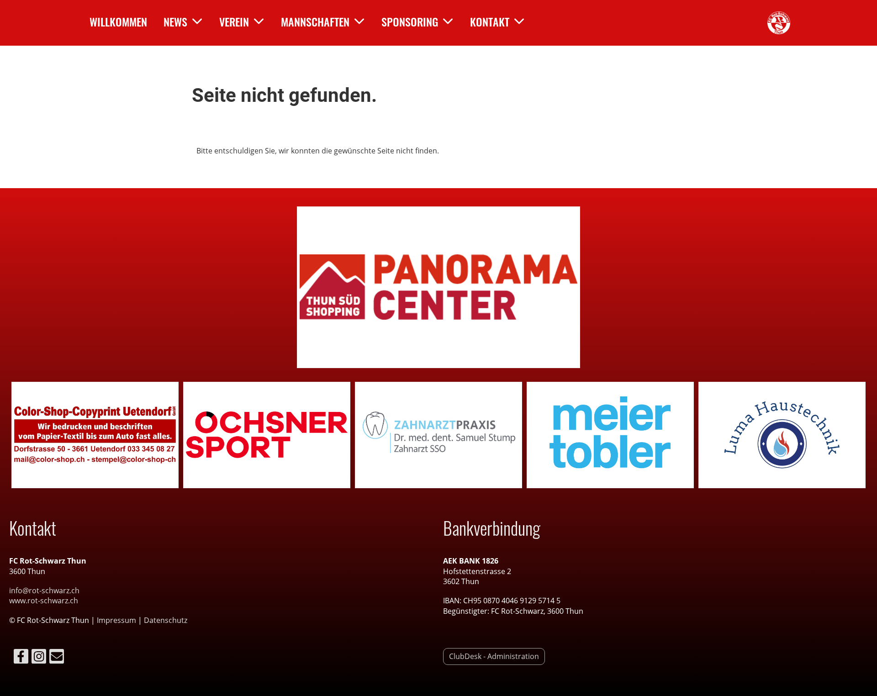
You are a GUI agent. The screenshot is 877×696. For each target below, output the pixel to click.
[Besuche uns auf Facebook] (21, 658)
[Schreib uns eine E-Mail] (56, 658)
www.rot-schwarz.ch (43, 601)
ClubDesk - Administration (494, 656)
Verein (234, 21)
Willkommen (118, 21)
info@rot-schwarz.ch (44, 590)
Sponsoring (409, 21)
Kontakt (489, 21)
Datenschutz (165, 620)
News (175, 21)
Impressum (117, 620)
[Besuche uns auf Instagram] (39, 658)
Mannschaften (315, 21)
